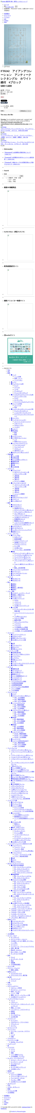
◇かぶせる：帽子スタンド (19, 917)
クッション (14, 1020)
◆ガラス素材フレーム (17, 775)
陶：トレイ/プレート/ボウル (22, 876)
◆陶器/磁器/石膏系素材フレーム (21, 778)
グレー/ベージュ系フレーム (22, 559)
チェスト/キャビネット (21, 411)
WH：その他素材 (19, 697)
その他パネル (18, 548)
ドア (15, 439)
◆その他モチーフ (16, 679)
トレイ (13, 1000)
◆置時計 (13, 586)
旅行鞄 (9, 977)
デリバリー (7, 15)
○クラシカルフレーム (17, 788)
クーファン (14, 944)
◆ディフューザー (16, 804)
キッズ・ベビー (12, 935)
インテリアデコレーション (15, 998)
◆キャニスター (15, 813)
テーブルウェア (15, 1063)
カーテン (13, 1026)
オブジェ (10, 667)
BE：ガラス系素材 (20, 706)
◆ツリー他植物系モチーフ (19, 676)
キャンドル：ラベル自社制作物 (23, 811)
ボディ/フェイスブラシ (21, 622)
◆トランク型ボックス (17, 926)
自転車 (9, 1071)
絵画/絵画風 (17, 539)
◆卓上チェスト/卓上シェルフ (20, 452)
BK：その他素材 (19, 715)
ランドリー (10, 632)
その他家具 (10, 934)
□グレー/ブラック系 (20, 474)
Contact (6, 20)
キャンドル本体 (19, 807)
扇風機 (13, 962)
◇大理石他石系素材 (17, 683)
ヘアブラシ (17, 623)
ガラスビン (17, 825)
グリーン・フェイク (13, 968)
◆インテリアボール (17, 802)
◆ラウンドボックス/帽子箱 (19, 925)
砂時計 (13, 1011)
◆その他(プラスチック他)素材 (20, 903)
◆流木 (13, 858)
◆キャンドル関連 (16, 806)
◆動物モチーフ (15, 674)
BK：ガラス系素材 (20, 714)
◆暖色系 (13, 724)
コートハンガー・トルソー (19, 939)
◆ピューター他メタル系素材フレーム (22, 777)
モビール (10, 577)
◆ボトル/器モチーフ (17, 672)
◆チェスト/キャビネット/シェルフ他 (22, 409)
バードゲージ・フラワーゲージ (20, 1009)
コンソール (17, 405)
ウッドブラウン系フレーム (22, 557)
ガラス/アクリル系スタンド (22, 524)
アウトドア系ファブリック (19, 1076)
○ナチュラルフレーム (17, 786)
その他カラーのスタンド (21, 517)
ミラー (9, 641)
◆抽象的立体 (15, 669)
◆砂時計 (13, 589)
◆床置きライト (15, 531)
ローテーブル (18, 400)
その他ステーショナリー (18, 997)
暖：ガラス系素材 (19, 730)
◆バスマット (15, 499)
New (8, 370)
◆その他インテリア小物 (18, 842)
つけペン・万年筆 (16, 988)
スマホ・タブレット (13, 1087)
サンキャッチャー (19, 831)
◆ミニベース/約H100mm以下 (20, 741)
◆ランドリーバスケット (18, 634)
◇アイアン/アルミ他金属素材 (20, 687)
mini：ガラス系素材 (20, 744)
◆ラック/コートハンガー (18, 420)
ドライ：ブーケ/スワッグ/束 (22, 854)
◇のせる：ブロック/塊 (18, 912)
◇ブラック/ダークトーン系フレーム (22, 755)
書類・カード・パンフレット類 (20, 995)
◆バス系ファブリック (17, 598)
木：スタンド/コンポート (22, 899)
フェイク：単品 (19, 849)
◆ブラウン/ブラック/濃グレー (20, 710)
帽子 (12, 1033)
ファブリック (11, 1018)
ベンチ (16, 389)
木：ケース (17, 901)
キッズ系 (17, 546)
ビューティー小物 (12, 650)
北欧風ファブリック (20, 542)
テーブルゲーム (15, 1015)
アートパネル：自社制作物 (22, 549)
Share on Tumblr (4, 103)
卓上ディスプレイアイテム (15, 863)
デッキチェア (18, 391)
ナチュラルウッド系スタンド (23, 512)
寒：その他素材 (19, 723)
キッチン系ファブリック (18, 1067)
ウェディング (11, 1044)
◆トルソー (14, 429)
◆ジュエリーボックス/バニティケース (22, 663)
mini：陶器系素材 (19, 742)
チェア (16, 385)
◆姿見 (13, 643)
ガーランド (17, 836)
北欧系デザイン (19, 508)
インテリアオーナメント (21, 834)
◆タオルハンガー (16, 596)
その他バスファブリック (21, 605)
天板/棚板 (10, 454)
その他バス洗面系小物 (21, 629)
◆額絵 (13, 551)
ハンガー (17, 427)
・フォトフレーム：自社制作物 (20, 798)
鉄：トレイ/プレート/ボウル (22, 892)
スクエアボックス (16, 973)
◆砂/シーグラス (16, 861)
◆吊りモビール (15, 578)
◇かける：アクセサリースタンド (21, 916)
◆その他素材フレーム (17, 784)
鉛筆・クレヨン (15, 991)
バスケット (14, 1002)
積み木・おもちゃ (16, 950)
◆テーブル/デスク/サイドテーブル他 (22, 394)
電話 (12, 961)
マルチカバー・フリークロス (20, 1022)
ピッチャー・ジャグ (17, 1062)
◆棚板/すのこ (15, 463)
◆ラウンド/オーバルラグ (18, 483)
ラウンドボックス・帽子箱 (19, 975)
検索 (5, 174)
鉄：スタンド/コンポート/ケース (24, 894)
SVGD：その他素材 (20, 737)
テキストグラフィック (21, 540)
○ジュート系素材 (19, 494)
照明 (8, 503)
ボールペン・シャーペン (18, 989)
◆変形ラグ (14, 495)
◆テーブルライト (16, 506)
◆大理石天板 (15, 458)
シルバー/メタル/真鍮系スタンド (24, 522)
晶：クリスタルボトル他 (21, 888)
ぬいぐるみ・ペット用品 (18, 952)
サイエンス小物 (12, 1090)
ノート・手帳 (15, 993)
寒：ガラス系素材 (19, 721)
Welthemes (4, 1108)
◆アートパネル (15, 535)
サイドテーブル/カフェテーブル (24, 402)
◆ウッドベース (15, 739)
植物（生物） (15, 970)
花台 (15, 407)
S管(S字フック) (18, 450)
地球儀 (13, 1013)
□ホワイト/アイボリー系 (21, 472)
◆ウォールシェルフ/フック (19, 443)
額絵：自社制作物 (19, 568)
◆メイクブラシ (15, 656)
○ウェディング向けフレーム (19, 793)
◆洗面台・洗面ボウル (17, 595)
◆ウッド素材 (15, 896)
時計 (8, 582)
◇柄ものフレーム (16, 766)
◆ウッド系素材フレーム (18, 768)
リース (13, 1051)
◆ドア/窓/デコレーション (19, 438)
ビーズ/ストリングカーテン (22, 838)
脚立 (15, 432)
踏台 (15, 434)
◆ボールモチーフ (16, 670)
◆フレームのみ (15, 575)
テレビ (13, 957)
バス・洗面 (10, 591)
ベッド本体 (17, 376)
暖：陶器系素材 (19, 728)
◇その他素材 (15, 690)
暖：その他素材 (19, 726)
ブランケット (15, 1024)
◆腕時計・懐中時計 (17, 587)
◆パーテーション (16, 436)
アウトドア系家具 (16, 1074)
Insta (5, 22)
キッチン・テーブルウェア (15, 1058)
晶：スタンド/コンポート (22, 883)
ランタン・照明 (15, 1080)
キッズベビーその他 (17, 953)
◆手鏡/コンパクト (16, 649)
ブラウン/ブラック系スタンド (23, 515)
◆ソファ (13, 382)
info (5, 19)
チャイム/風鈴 (18, 833)
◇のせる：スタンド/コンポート (20, 910)
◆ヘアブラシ (15, 658)
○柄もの (16, 492)
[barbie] (14, 1)
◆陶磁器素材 (15, 874)
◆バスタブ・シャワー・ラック (20, 593)
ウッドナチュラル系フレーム (23, 555)
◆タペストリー (15, 571)
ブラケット (17, 449)
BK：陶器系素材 (19, 712)
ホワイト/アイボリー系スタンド (24, 510)
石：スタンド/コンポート (22, 869)
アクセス (7, 17)
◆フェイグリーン (16, 845)
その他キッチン (15, 1069)
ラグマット (10, 468)
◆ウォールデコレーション (19, 573)
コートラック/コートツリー (22, 421)
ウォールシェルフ (19, 445)
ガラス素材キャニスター (21, 815)
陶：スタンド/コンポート (22, 878)
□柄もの (16, 479)
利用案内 (7, 13)
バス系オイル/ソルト (20, 616)
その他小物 (14, 1017)
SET (8, 371)
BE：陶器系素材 (19, 705)
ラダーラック (18, 423)
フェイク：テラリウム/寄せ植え (24, 851)
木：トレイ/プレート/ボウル (22, 898)
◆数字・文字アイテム (17, 827)
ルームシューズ (12, 1027)
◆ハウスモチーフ (16, 678)
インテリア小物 (12, 800)
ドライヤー (17, 625)
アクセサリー (11, 1038)
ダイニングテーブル (20, 396)
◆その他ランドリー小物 (18, 640)
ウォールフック (19, 447)
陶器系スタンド (19, 521)
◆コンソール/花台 (16, 403)
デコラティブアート (20, 544)
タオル (16, 600)
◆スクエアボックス (17, 923)
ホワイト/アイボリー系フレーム (24, 553)
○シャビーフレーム (17, 795)
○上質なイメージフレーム (19, 789)
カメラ (9, 984)
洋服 (12, 1036)
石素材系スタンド (19, 519)
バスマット (17, 602)
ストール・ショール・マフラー (20, 1031)
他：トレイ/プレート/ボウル (22, 905)
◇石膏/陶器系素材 (16, 685)
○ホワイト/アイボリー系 (21, 485)
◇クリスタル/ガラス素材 (18, 681)
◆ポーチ (13, 661)
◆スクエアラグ (15, 470)
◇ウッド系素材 (15, 688)
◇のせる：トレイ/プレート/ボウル (21, 908)
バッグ (13, 1035)
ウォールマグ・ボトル (17, 1078)
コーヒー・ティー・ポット (19, 1060)
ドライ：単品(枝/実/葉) (21, 856)
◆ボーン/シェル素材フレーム (20, 769)
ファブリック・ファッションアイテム (22, 946)
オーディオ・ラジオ (17, 959)
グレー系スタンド (19, 513)
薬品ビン (17, 824)
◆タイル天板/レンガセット (19, 459)
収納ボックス (11, 919)
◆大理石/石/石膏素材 (17, 865)
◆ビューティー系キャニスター (20, 654)
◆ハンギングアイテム (17, 829)
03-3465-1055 (10, 7)
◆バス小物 (14, 607)
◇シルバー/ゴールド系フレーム (20, 757)
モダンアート (18, 537)
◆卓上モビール (15, 580)
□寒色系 (16, 476)
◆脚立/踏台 (14, 430)
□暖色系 (16, 477)
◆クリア (13, 694)
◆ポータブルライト (17, 528)
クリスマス (10, 1047)
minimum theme (26, 1107)
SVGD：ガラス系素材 (21, 735)
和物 (8, 1089)
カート (6, 4)
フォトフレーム (12, 748)
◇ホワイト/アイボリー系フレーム (21, 750)
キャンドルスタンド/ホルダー (23, 809)
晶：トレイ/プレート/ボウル (22, 881)
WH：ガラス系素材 (20, 701)
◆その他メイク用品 (17, 665)
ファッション (11, 1029)
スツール (17, 387)
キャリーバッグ (15, 979)
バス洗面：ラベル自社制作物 (23, 631)
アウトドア (10, 1072)
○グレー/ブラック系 (20, 486)
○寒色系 (16, 488)
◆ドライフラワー (16, 852)
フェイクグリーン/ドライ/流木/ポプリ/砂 (19, 843)
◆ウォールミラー (16, 645)
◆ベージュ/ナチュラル (18, 703)
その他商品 (10, 1092)
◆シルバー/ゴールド (17, 732)
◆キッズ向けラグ (16, 501)
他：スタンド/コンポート (22, 907)
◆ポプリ (13, 860)
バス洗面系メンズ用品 (21, 627)
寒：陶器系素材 (19, 719)
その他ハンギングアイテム (22, 840)
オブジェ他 (10, 966)
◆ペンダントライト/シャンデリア (21, 530)
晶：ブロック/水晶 (19, 887)
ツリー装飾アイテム (17, 1054)
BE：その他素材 (19, 708)
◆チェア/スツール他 (17, 384)
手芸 (8, 1085)
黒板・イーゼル (15, 1008)
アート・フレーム (12, 533)
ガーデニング (11, 1083)
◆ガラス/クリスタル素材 (18, 879)
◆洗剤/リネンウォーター (18, 638)
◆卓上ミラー (15, 647)
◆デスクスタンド (16, 526)
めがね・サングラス (17, 1042)
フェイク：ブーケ (19, 847)
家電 (8, 955)
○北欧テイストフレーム (18, 797)
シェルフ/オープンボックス (22, 412)
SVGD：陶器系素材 (20, 733)
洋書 (8, 982)
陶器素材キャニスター (21, 816)
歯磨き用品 (17, 620)
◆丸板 (13, 465)
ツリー (13, 1049)
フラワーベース (12, 692)
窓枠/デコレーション (20, 441)
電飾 (12, 1053)
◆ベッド (13, 375)
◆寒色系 (13, 717)
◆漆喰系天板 (15, 461)
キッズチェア (15, 937)
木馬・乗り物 (15, 948)
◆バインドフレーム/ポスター (20, 569)
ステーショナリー (12, 986)
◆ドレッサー (15, 418)
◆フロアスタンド (16, 504)
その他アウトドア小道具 (18, 1081)
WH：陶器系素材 (19, 699)
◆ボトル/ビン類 (16, 822)
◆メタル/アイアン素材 (18, 890)
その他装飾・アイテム (17, 1056)
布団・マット (18, 378)
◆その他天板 (15, 467)
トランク (13, 980)
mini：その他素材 (19, 746)
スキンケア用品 (19, 618)
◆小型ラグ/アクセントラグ (19, 497)
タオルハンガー (19, 425)
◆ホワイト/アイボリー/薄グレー (21, 696)
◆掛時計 (13, 584)
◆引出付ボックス (16, 928)
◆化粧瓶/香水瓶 (16, 652)
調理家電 (13, 1065)
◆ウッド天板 (15, 456)
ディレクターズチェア (21, 393)
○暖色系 (16, 490)
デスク (16, 398)
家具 (8, 373)
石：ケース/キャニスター (22, 870)
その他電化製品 (15, 964)
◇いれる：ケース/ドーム (18, 914)
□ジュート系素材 (19, 481)
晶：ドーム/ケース (19, 885)
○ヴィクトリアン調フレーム (19, 791)
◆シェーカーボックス (17, 921)
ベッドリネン (18, 380)
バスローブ (17, 604)
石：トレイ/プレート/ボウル (22, 867)
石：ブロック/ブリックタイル (23, 872)
